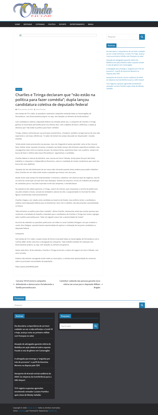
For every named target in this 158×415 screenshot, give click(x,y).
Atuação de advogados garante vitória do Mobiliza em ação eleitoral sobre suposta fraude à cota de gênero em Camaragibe (125, 62)
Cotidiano (40, 24)
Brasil (91, 24)
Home (17, 24)
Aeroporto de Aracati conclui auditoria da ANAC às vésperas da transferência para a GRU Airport (32, 377)
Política (51, 24)
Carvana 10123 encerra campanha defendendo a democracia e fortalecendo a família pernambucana (35, 284)
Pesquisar (95, 326)
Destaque (28, 24)
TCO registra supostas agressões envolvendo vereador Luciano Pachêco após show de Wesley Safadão (125, 86)
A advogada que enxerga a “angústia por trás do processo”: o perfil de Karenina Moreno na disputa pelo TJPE (125, 71)
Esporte (62, 24)
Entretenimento (77, 24)
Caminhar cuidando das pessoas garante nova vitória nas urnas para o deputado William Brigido (80, 284)
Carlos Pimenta (41, 109)
